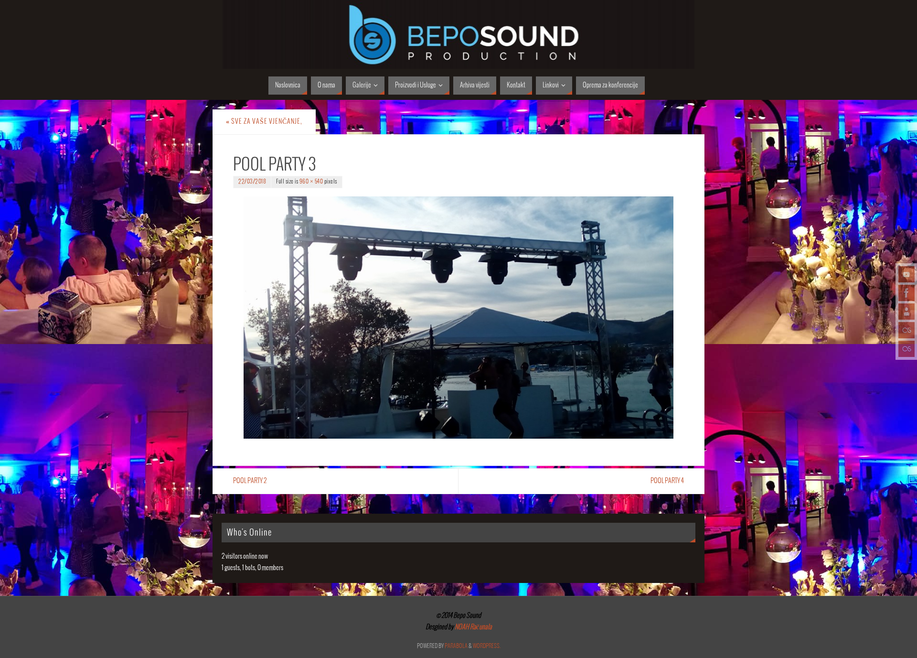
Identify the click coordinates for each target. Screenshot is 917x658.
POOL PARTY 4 (667, 481)
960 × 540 (311, 182)
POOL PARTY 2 (250, 481)
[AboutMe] (906, 311)
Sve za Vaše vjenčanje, (264, 121)
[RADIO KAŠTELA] (906, 330)
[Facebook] (906, 293)
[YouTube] (906, 274)
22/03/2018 (252, 182)
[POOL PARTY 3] (458, 317)
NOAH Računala (473, 627)
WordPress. (487, 646)
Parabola (456, 646)
